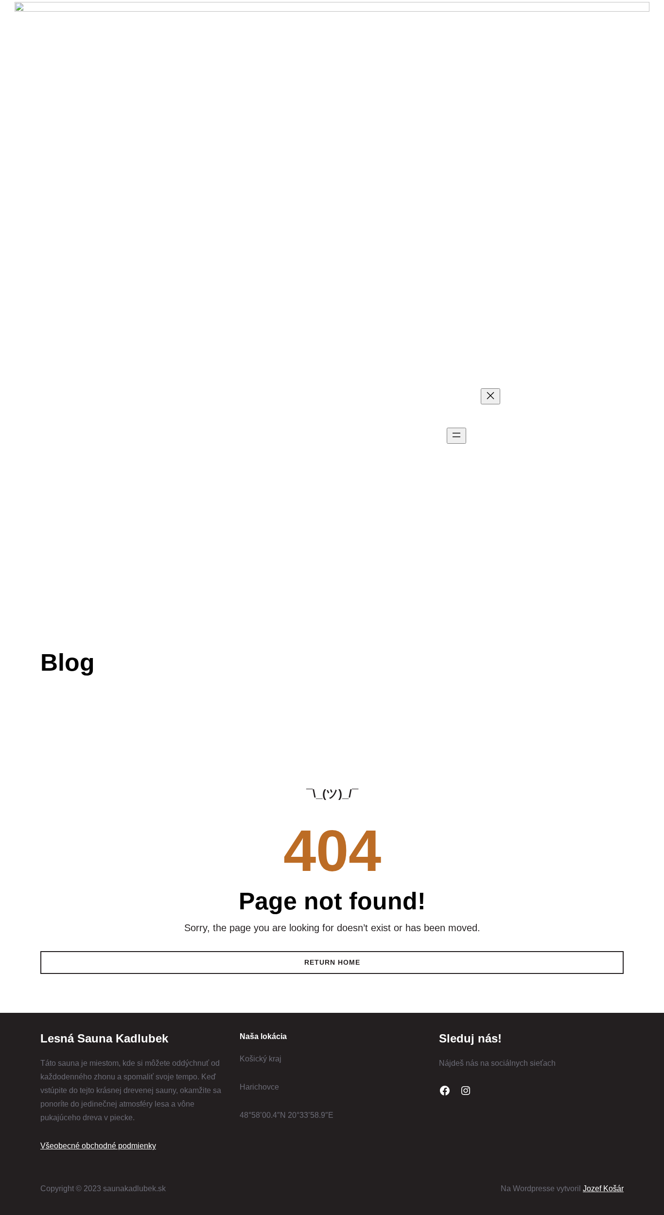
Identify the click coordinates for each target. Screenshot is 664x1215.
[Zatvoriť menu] (490, 396)
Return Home (332, 962)
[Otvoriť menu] (456, 436)
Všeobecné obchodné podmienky (98, 1146)
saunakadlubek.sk (110, 435)
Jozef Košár (603, 1188)
